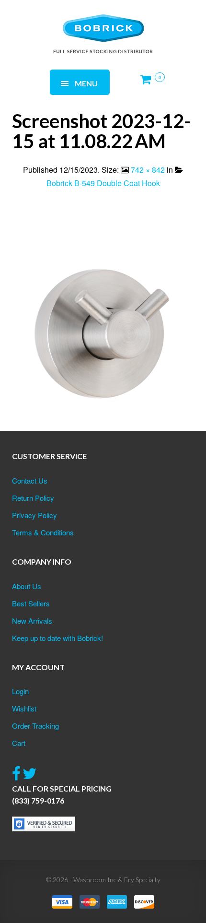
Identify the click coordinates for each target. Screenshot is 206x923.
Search (129, 23)
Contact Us (29, 480)
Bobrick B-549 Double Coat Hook (103, 183)
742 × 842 (148, 169)
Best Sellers (31, 603)
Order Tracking (35, 726)
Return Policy (33, 498)
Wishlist (24, 708)
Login (20, 691)
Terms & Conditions (43, 532)
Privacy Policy (34, 515)
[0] (148, 83)
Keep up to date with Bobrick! (57, 638)
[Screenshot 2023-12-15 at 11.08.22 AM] (103, 326)
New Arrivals (32, 620)
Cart (18, 743)
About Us (26, 586)
